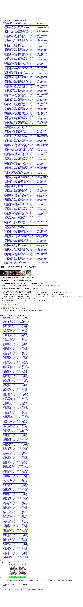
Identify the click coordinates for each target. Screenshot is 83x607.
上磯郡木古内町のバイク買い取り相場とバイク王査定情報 (15, 557)
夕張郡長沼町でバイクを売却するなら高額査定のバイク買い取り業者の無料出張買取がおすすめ (26, 240)
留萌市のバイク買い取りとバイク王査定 (14, 186)
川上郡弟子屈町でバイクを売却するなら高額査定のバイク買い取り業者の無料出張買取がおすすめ (26, 243)
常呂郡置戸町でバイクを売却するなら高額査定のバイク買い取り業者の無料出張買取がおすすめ (26, 82)
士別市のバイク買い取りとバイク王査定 (14, 117)
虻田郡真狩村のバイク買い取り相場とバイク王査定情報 (15, 499)
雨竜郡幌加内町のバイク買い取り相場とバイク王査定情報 (15, 519)
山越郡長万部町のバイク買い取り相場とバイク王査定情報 (15, 470)
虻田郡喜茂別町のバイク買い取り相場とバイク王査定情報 (15, 467)
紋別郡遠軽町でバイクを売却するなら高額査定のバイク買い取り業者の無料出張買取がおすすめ (26, 66)
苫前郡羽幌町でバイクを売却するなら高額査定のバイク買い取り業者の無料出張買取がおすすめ (26, 37)
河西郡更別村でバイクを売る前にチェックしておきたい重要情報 (19, 169)
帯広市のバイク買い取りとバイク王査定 (14, 58)
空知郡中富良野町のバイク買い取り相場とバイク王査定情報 (16, 474)
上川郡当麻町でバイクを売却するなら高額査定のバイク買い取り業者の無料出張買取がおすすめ (26, 178)
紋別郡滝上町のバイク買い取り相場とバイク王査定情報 (15, 327)
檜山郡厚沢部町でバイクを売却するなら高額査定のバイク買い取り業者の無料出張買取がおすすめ (26, 69)
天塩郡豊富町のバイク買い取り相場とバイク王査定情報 (15, 494)
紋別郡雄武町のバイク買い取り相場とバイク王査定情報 (15, 394)
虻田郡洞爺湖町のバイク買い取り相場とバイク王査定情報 (15, 522)
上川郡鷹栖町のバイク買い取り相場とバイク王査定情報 (15, 527)
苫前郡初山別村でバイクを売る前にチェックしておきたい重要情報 (20, 84)
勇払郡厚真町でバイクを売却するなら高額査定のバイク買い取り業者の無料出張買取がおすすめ (26, 76)
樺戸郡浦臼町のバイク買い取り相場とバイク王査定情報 (15, 371)
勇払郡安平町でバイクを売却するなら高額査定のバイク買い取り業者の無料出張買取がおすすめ (26, 214)
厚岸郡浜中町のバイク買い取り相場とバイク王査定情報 (15, 353)
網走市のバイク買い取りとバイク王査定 (14, 104)
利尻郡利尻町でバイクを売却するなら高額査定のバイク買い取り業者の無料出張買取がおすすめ (26, 145)
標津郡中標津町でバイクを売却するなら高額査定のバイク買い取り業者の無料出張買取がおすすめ (26, 262)
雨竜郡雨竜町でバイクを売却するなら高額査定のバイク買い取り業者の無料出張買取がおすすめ (26, 94)
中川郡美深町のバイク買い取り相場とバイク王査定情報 (15, 458)
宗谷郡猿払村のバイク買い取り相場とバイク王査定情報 (15, 549)
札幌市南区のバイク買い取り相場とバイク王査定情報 (14, 380)
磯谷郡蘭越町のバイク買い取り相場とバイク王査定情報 (15, 340)
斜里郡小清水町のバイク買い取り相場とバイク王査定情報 (15, 393)
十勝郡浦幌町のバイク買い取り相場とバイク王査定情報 (15, 372)
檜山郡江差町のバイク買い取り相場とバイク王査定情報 (15, 343)
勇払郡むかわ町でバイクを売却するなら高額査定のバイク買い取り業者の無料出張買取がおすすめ (26, 25)
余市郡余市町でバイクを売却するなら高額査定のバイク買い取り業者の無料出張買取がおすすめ (26, 230)
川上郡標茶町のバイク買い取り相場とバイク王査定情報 (15, 358)
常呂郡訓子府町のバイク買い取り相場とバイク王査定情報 (15, 444)
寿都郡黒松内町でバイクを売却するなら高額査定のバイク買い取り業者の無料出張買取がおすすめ (26, 166)
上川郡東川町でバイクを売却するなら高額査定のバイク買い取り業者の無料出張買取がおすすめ (26, 40)
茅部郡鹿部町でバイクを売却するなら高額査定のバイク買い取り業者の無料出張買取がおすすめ (26, 175)
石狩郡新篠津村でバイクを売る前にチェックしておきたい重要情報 (20, 153)
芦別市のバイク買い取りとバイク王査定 (14, 75)
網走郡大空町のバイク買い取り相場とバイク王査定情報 (15, 503)
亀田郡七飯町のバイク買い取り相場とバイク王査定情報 (15, 344)
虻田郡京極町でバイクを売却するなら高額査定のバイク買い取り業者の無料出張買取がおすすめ (26, 254)
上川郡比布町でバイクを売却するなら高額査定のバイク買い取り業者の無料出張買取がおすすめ (26, 35)
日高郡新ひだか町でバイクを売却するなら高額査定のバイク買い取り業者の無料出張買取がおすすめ (27, 123)
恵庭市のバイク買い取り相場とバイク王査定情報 (13, 454)
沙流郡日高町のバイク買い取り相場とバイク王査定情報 (15, 451)
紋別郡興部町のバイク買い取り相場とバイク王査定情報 (15, 429)
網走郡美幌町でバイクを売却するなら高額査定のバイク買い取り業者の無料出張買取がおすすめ (26, 96)
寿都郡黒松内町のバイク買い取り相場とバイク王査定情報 (15, 460)
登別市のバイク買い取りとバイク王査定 (14, 226)
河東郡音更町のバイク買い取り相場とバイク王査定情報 (15, 495)
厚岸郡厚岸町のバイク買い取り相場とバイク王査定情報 (15, 434)
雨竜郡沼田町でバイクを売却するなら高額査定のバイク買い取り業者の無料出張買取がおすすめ (26, 132)
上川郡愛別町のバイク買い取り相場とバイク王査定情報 (15, 554)
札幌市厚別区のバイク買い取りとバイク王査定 (15, 162)
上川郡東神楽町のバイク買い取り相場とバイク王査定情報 (15, 408)
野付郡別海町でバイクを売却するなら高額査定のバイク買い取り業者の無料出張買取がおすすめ (26, 241)
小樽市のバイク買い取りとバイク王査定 (14, 257)
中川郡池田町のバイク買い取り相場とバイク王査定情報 (15, 435)
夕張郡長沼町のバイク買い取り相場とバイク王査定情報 (15, 534)
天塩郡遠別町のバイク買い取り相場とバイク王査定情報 (15, 347)
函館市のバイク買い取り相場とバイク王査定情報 (13, 320)
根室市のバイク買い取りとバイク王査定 (14, 52)
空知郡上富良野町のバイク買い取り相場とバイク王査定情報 (16, 367)
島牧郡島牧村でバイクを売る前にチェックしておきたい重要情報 (19, 212)
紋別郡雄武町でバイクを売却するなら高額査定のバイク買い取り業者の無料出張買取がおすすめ (26, 100)
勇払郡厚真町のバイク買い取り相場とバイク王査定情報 (15, 370)
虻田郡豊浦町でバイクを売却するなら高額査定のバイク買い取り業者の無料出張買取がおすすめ (26, 249)
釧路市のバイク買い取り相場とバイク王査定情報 (13, 479)
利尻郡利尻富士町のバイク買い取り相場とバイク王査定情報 (16, 386)
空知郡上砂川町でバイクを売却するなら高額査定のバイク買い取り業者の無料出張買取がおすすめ (26, 136)
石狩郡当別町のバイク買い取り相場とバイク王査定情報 (15, 351)
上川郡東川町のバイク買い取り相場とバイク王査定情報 (15, 334)
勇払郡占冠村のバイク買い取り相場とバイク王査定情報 (15, 362)
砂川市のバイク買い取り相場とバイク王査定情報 (13, 339)
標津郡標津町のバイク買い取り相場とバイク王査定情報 (15, 317)
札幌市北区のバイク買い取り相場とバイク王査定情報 (14, 517)
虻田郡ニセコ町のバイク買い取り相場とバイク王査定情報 (15, 484)
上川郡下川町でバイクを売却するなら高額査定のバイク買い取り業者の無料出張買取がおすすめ (26, 258)
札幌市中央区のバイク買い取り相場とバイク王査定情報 (15, 389)
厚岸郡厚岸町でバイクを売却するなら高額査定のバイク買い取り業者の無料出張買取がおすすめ (26, 140)
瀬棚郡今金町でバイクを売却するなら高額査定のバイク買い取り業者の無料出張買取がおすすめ (26, 113)
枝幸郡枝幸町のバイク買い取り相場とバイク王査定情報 (15, 539)
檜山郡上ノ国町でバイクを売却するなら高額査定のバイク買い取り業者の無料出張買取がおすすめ (26, 105)
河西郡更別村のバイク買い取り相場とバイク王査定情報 (15, 463)
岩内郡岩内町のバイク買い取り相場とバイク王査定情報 (15, 490)
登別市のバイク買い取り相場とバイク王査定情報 (13, 520)
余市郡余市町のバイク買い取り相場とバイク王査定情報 (15, 524)
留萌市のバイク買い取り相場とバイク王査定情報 (13, 480)
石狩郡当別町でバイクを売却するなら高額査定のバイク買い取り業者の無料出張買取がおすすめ (26, 57)
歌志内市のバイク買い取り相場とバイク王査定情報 (14, 452)
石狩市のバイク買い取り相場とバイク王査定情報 (13, 330)
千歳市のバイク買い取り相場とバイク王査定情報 (13, 513)
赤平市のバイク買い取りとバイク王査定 (14, 98)
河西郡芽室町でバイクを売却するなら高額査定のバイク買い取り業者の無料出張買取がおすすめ (26, 112)
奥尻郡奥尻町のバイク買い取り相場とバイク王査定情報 (15, 357)
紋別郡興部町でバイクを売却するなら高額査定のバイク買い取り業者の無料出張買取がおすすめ (26, 135)
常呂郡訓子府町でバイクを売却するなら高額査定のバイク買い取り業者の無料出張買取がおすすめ (26, 150)
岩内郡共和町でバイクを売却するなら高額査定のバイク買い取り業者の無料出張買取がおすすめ (26, 119)
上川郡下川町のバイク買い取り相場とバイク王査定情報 (15, 552)
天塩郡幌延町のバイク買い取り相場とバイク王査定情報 (15, 489)
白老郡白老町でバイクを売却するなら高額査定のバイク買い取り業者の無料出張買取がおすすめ (26, 90)
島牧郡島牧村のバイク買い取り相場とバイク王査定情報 (15, 506)
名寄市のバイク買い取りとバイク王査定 (14, 222)
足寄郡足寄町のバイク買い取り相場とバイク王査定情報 (15, 553)
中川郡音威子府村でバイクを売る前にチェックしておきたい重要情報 (20, 149)
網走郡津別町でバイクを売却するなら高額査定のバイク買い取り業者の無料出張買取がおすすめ (26, 85)
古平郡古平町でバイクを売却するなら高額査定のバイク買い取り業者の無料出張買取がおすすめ (26, 187)
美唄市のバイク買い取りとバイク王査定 (14, 89)
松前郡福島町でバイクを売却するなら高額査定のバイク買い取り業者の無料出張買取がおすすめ (26, 168)
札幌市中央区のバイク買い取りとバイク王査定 (15, 95)
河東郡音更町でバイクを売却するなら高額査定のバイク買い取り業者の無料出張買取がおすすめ (26, 202)
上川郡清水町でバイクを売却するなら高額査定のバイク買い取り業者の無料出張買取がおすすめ (26, 181)
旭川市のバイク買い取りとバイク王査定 (14, 48)
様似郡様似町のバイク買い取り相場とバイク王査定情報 (15, 457)
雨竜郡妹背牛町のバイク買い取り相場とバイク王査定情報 (15, 438)
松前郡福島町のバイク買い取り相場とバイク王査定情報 (15, 462)
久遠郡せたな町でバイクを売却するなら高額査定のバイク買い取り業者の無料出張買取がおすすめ (26, 30)
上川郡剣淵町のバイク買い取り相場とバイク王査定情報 (15, 361)
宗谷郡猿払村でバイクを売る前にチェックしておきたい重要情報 (19, 255)
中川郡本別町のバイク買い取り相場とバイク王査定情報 (15, 333)
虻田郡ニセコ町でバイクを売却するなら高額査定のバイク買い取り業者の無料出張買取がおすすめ (26, 190)
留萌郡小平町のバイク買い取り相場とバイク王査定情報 (15, 540)
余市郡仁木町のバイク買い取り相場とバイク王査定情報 (15, 504)
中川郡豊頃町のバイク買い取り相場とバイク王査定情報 (15, 397)
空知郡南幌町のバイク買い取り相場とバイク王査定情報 (15, 348)
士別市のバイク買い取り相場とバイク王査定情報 (13, 411)
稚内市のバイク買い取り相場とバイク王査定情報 (13, 421)
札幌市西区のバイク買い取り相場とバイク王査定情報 (14, 512)
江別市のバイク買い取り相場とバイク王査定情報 (13, 322)
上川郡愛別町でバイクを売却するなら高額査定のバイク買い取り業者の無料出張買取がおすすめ (26, 261)
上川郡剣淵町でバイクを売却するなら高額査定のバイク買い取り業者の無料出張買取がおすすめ (26, 67)
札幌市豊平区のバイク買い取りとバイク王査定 (15, 139)
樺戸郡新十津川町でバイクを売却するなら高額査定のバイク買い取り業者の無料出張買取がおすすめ (27, 31)
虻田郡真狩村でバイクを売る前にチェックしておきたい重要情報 (19, 205)
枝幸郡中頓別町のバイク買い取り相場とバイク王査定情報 (15, 545)
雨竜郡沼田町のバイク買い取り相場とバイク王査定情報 (15, 426)
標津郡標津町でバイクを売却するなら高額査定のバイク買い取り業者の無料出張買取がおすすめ (26, 23)
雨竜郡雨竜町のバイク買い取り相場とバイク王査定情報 (15, 388)
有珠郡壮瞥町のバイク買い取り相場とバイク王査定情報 (15, 493)
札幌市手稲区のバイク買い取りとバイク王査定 (15, 71)
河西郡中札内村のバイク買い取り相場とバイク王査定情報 (15, 533)
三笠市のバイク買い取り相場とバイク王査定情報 (13, 502)
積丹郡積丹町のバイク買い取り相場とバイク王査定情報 (15, 483)
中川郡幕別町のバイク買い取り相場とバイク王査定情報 (15, 525)
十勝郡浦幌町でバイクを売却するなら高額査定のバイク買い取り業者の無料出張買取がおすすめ (26, 78)
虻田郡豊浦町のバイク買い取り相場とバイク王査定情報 (15, 543)
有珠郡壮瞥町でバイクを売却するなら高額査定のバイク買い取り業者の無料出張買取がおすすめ (26, 199)
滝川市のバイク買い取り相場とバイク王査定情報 (13, 511)
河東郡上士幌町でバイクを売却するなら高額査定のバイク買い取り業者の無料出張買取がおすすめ (26, 43)
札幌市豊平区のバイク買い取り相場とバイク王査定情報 (15, 433)
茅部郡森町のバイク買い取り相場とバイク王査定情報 (14, 424)
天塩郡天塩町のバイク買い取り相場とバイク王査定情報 (15, 471)
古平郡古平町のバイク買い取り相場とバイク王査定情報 (15, 481)
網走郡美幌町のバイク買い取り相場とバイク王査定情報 (15, 390)
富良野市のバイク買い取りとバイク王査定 (14, 198)
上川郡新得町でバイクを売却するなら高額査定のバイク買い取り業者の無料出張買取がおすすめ (26, 193)
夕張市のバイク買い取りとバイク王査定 (14, 137)
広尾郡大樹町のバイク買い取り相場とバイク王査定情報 (15, 476)
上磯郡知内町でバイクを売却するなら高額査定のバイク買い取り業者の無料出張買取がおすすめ (26, 116)
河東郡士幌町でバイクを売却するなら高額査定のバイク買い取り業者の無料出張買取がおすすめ (26, 143)
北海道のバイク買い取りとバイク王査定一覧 (12, 22)
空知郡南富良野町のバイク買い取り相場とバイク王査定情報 (16, 321)
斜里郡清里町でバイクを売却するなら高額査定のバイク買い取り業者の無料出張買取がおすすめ (26, 118)
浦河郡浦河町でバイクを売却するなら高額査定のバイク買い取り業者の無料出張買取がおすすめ (26, 148)
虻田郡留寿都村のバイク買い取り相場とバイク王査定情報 (15, 356)
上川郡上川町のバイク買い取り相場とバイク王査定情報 (15, 418)
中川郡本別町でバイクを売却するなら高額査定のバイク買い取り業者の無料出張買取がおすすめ (26, 39)
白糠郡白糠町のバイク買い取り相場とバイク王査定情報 (15, 530)
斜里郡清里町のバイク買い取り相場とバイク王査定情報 (15, 412)
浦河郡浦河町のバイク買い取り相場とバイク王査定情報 (15, 442)
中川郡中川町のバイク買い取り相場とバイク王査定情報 (15, 485)
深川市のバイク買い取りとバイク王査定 (14, 44)
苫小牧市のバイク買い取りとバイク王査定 (14, 107)
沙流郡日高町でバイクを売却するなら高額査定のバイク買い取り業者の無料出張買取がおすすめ (26, 157)
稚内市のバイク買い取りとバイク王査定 (14, 127)
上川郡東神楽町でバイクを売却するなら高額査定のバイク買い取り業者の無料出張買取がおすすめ (26, 114)
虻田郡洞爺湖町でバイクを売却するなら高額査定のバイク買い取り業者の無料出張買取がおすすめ (26, 228)
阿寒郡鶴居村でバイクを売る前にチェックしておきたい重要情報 (19, 126)
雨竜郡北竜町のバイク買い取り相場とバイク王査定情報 (15, 385)
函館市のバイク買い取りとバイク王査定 (14, 26)
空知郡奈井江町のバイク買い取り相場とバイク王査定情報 (15, 544)
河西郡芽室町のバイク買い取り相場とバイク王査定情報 (15, 406)
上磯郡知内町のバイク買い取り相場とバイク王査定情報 (15, 410)
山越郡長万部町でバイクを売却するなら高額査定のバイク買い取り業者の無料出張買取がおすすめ (26, 176)
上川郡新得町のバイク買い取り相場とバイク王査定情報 (15, 486)
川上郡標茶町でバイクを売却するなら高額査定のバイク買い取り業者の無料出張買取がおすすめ (26, 64)
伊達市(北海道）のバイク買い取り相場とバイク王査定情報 (15, 440)
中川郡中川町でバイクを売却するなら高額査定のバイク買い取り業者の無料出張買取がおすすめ (26, 191)
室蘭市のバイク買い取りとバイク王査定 (14, 131)
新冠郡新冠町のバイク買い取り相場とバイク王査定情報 (15, 507)
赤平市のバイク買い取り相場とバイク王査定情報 (13, 392)
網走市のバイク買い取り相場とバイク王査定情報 (13, 398)
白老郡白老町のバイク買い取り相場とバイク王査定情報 (15, 384)
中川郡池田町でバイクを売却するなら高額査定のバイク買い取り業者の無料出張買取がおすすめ (26, 141)
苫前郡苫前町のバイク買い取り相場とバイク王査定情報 (15, 547)
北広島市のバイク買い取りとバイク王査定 (14, 110)
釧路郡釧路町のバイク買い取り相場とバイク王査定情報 (15, 531)
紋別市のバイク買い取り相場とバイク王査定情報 (13, 538)
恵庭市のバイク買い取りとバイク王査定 (14, 161)
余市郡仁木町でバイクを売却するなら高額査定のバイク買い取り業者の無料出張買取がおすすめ (26, 211)
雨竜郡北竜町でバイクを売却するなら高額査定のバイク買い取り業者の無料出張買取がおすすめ (26, 91)
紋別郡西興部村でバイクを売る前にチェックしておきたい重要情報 (20, 32)
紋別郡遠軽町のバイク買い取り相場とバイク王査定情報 (15, 359)
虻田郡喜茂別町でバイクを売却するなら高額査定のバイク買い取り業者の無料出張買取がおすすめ (26, 173)
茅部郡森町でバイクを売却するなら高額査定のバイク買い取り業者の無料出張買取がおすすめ (25, 130)
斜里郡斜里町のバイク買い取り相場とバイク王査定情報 (15, 375)
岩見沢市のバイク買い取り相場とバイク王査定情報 (14, 335)
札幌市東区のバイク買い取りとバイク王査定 (15, 227)
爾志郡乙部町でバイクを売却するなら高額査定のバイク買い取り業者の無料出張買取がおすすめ (26, 154)
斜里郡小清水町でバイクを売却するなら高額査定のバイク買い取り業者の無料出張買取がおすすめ (26, 99)
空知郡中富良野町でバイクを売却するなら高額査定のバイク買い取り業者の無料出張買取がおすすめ (27, 180)
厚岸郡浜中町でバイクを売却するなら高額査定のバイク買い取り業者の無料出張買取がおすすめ (26, 59)
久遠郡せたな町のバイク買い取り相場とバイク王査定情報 (15, 324)
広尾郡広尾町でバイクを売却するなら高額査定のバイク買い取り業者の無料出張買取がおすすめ (26, 55)
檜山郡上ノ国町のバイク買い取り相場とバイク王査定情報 (15, 399)
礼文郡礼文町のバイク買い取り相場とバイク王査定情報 (15, 510)
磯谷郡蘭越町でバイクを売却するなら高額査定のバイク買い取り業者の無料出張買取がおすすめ (26, 46)
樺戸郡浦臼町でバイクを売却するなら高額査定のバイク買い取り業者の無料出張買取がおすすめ (26, 77)
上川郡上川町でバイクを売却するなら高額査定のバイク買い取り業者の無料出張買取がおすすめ (26, 125)
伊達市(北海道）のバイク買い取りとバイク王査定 (16, 146)
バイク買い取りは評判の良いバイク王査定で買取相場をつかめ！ (14, 20)
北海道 (4, 585)
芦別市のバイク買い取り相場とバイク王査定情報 (13, 368)
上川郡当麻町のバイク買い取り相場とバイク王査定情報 (15, 472)
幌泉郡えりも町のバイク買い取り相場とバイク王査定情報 (15, 529)
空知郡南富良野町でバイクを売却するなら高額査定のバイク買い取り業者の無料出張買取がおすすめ (27, 27)
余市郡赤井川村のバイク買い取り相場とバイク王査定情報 (15, 497)
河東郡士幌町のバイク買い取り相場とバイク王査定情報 (15, 436)
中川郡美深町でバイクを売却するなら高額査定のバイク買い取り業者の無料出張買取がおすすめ (26, 164)
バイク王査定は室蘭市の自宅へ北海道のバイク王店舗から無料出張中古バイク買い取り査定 (23, 310)
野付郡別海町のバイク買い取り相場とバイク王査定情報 (15, 535)
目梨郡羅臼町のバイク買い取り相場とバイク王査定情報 (15, 403)
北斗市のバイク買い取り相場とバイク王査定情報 (13, 366)
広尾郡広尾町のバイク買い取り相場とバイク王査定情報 (15, 349)
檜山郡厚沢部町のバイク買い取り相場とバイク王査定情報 (15, 363)
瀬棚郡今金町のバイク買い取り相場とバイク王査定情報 (15, 407)
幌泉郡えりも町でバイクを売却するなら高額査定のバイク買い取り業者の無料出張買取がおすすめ (26, 235)
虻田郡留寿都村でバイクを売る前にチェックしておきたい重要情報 (20, 62)
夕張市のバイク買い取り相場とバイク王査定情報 (13, 431)
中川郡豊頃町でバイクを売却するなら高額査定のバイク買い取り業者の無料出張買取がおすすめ (26, 103)
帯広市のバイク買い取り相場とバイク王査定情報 (13, 352)
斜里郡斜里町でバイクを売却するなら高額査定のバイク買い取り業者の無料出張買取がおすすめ (26, 81)
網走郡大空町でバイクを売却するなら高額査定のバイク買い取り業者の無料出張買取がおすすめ (26, 209)
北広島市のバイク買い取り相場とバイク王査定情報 (14, 404)
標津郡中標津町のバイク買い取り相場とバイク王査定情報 (15, 556)
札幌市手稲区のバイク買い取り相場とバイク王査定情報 (15, 365)
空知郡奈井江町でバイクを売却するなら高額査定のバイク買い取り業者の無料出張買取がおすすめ (26, 250)
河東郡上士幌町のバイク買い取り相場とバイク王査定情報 (15, 336)
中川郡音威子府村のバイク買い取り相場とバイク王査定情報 (16, 443)
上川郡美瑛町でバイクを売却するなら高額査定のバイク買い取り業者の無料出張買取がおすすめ (26, 221)
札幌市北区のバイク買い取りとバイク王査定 (15, 223)
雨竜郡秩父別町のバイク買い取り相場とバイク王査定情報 (15, 416)
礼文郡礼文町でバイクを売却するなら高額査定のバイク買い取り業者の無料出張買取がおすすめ (26, 216)
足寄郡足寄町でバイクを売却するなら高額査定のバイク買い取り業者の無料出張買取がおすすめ (26, 259)
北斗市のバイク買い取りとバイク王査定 (14, 72)
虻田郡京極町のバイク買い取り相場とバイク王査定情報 (15, 548)
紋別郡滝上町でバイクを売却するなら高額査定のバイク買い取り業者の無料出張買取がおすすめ (26, 34)
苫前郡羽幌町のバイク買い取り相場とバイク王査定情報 (15, 331)
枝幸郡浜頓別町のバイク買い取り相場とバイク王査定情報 (15, 445)
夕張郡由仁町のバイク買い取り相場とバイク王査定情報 (15, 415)
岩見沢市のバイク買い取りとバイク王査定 (14, 41)
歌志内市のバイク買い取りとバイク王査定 (14, 158)
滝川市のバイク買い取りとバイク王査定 (14, 217)
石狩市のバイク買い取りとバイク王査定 (14, 36)
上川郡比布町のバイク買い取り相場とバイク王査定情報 (15, 329)
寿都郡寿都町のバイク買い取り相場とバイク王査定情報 (15, 477)
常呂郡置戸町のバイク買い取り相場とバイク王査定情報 (15, 376)
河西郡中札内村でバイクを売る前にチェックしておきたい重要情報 (20, 239)
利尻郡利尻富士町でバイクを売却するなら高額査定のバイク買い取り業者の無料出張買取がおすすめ (27, 93)
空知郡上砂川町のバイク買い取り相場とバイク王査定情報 (15, 430)
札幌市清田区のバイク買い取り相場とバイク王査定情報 (15, 422)
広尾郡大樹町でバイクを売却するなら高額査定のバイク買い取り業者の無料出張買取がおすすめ (26, 182)
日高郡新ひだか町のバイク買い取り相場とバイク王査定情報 (16, 417)
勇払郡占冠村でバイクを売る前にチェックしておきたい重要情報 (19, 68)
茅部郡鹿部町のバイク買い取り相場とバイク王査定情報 (15, 468)
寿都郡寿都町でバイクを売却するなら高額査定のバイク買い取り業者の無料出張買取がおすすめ (26, 184)
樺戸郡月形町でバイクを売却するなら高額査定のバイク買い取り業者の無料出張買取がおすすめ (26, 248)
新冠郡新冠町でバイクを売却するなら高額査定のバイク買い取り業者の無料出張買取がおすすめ (26, 213)
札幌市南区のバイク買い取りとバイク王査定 (15, 86)
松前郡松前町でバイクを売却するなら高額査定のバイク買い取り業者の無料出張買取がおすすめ (26, 207)
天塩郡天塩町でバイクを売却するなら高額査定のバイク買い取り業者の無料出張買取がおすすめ (26, 177)
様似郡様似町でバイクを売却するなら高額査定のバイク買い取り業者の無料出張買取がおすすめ (26, 163)
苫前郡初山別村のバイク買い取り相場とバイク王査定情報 (15, 377)
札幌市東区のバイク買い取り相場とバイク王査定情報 (14, 521)
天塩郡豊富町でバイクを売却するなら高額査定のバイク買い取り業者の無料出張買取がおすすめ (26, 200)
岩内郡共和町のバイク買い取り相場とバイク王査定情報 (15, 413)
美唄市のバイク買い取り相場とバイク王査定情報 (13, 383)
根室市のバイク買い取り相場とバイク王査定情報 (13, 345)
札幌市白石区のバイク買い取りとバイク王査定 (15, 155)
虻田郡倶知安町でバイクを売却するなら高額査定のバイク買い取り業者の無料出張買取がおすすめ (26, 102)
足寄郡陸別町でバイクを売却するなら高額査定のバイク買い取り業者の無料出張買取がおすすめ (26, 232)
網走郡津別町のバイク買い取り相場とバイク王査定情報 (15, 379)
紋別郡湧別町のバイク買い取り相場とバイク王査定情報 (15, 453)
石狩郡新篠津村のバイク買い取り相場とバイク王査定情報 (15, 447)
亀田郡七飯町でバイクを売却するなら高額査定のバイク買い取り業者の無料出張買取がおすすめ (26, 50)
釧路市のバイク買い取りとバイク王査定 (14, 185)
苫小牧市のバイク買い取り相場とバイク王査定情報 (14, 401)
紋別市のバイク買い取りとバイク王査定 (14, 244)
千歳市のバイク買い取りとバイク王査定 (14, 219)
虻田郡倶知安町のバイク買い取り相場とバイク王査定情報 (15, 395)
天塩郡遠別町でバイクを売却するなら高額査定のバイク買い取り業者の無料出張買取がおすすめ (26, 53)
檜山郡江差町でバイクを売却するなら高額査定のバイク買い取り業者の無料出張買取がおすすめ (26, 49)
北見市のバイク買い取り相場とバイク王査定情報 (13, 465)
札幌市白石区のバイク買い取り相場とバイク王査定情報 (15, 449)
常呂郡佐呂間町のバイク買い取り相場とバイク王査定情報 (15, 381)
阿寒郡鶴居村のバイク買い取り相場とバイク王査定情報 (15, 420)
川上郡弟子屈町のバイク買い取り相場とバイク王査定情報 (15, 536)
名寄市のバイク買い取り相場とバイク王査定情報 (13, 516)
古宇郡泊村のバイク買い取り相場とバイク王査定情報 (14, 466)
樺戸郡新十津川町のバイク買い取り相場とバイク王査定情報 (16, 325)
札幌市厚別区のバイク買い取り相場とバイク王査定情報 (15, 456)
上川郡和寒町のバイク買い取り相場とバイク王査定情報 (15, 402)
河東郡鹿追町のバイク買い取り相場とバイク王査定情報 (15, 374)
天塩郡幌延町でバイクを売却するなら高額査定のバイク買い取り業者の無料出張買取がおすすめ (26, 195)
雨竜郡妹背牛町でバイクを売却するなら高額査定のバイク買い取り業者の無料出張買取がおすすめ (26, 144)
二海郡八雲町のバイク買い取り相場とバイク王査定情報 (15, 427)
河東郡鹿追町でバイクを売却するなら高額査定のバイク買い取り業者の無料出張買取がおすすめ (26, 80)
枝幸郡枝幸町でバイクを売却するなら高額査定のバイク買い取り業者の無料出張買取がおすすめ (26, 245)
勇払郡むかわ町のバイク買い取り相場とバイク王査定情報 (15, 318)
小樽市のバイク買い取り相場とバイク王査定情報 (13, 551)
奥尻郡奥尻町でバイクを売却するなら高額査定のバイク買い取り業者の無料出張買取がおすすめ (26, 63)
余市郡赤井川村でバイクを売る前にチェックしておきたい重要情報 (20, 203)
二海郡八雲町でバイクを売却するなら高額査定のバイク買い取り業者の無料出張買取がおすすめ (26, 134)
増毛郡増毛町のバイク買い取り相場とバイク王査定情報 (15, 461)
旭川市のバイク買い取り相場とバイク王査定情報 (13, 342)
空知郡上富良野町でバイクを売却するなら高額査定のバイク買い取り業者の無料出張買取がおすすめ (27, 73)
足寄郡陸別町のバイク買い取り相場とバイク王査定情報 (15, 526)
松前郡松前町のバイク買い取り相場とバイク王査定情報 (15, 501)
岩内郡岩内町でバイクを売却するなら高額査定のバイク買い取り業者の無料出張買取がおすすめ (26, 196)
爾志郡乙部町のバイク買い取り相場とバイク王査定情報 (15, 448)
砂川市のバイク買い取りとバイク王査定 (14, 45)
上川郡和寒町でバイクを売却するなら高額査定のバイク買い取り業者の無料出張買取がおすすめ (26, 108)
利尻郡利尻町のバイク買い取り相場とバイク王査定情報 (15, 439)
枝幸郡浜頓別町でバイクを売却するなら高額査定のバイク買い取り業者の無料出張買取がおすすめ (26, 152)
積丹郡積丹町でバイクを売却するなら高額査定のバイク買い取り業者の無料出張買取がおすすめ (26, 189)
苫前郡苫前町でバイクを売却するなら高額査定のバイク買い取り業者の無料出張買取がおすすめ (26, 253)
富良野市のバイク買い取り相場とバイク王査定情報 (14, 492)
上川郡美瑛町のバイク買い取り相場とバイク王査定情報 (15, 515)
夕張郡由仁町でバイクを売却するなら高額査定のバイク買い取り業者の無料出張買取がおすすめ (26, 121)
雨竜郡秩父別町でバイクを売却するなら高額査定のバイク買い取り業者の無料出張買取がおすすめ (26, 122)
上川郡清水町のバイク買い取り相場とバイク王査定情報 (15, 475)
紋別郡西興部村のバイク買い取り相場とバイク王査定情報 (15, 326)
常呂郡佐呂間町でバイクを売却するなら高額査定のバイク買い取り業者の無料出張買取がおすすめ (26, 87)
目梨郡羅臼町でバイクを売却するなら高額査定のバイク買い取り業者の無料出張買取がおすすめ (26, 109)
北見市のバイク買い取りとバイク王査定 (14, 171)
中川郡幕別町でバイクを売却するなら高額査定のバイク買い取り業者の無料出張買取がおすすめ (26, 231)
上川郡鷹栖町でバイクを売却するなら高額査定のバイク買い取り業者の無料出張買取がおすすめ (26, 234)
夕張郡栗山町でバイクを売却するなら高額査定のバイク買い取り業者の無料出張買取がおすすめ (26, 204)
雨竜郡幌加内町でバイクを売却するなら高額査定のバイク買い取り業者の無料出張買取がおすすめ (26, 225)
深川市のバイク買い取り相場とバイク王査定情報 (13, 338)
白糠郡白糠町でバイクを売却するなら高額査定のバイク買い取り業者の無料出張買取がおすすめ (26, 236)
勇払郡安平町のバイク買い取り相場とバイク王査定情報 (15, 508)
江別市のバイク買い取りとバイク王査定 (14, 28)
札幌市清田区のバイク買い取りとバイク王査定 (15, 128)
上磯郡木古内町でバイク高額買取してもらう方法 (16, 263)
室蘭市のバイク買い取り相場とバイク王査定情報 (13, 425)
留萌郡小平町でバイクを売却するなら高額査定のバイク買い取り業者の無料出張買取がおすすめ (26, 246)
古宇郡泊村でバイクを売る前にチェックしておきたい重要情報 (19, 172)
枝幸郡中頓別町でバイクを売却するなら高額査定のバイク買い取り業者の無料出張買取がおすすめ (26, 252)
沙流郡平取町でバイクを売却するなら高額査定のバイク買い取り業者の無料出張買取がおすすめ (26, 60)
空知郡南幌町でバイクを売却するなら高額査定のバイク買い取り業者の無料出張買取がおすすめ (26, 54)
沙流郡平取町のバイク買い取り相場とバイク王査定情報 (15, 354)
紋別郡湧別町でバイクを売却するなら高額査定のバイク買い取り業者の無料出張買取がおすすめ (26, 159)
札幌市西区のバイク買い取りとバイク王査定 (15, 218)
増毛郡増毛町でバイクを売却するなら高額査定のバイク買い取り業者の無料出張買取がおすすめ (26, 167)
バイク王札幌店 (35, 294)
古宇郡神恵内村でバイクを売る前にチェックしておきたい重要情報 (20, 194)
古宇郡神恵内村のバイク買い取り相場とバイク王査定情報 (15, 488)
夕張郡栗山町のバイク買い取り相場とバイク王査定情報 (15, 498)
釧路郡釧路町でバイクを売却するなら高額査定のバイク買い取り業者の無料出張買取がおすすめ (26, 237)
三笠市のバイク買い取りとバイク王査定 (14, 208)
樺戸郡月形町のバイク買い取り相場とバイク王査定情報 (15, 542)
